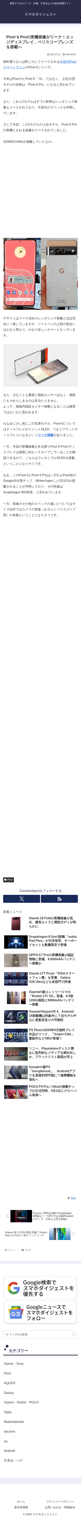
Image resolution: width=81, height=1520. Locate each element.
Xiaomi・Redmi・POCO (21, 1402)
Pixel (10, 879)
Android (9, 1450)
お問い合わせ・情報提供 (60, 1507)
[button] (73, 1334)
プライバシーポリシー (60, 1501)
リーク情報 (45, 435)
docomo (9, 1431)
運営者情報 (21, 1507)
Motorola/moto (14, 1421)
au (5, 1441)
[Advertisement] (40, 191)
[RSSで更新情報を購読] (59, 899)
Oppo (8, 1412)
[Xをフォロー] (21, 899)
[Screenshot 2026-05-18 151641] (40, 1312)
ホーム (21, 1501)
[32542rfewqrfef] (40, 1287)
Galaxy (9, 1392)
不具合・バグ (13, 1460)
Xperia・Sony (14, 1363)
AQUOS (9, 1383)
